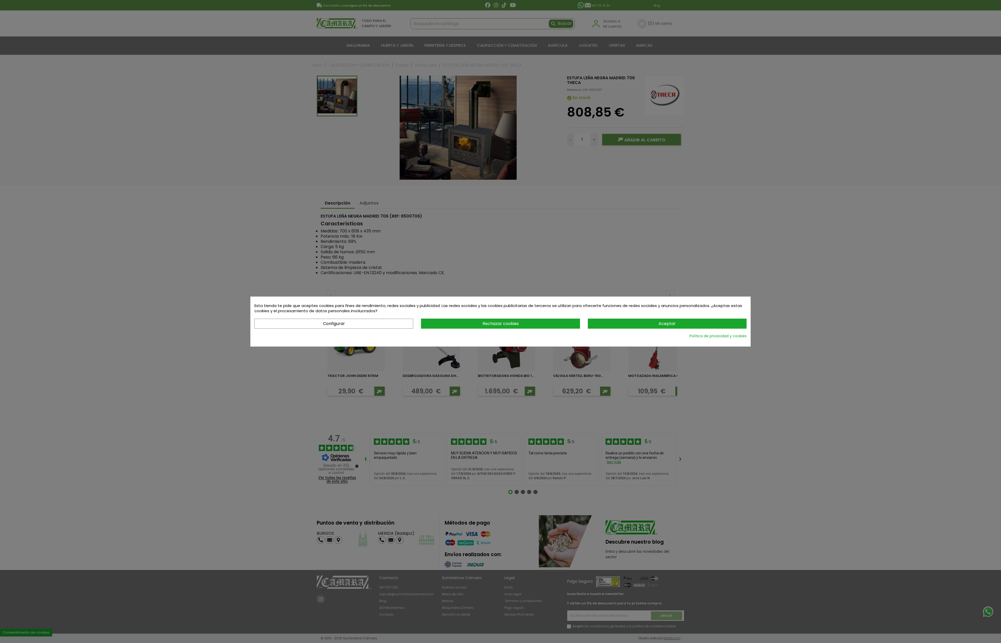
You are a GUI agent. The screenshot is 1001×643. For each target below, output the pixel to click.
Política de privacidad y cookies (718, 336)
